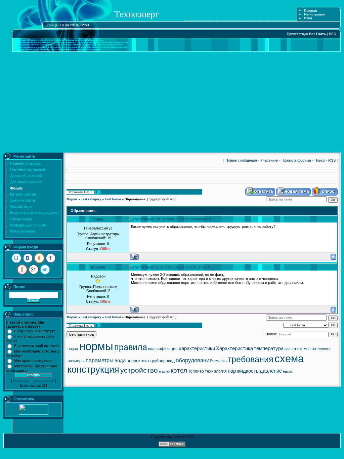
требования (250, 359)
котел (179, 370)
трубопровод (162, 361)
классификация (163, 348)
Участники (269, 160)
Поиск (319, 160)
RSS (332, 34)
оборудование (194, 360)
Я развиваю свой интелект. (37, 346)
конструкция (93, 370)
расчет (290, 349)
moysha (98, 267)
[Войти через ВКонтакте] (28, 258)
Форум (72, 199)
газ (313, 348)
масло (164, 371)
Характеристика (234, 348)
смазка (220, 361)
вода (120, 360)
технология (216, 371)
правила (130, 347)
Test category (91, 199)
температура (269, 348)
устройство (139, 370)
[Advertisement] (172, 102)
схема (289, 358)
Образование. (135, 199)
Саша (98, 219)
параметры (100, 360)
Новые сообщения (241, 160)
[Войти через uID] (16, 258)
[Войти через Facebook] (51, 258)
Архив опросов (43, 381)
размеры (76, 361)
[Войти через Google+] (34, 269)
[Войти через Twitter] (45, 269)
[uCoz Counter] (33, 413)
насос (288, 371)
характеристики (197, 348)
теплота (324, 349)
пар (232, 371)
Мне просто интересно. (33, 361)
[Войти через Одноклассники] (39, 258)
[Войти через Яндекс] (22, 269)
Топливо (196, 371)
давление (271, 371)
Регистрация (314, 14)
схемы (303, 348)
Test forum (113, 199)
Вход (308, 18)
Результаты (21, 381)
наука (73, 348)
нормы (96, 346)
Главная (310, 10)
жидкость (248, 371)
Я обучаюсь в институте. (35, 331)
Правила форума (296, 160)
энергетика (138, 360)
